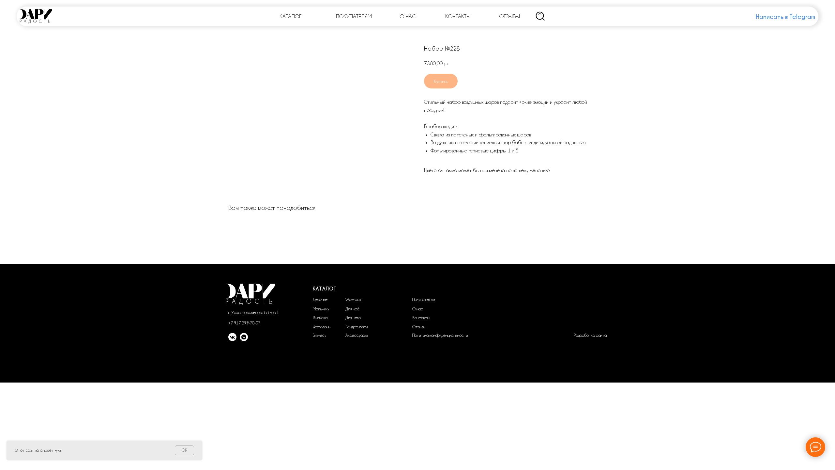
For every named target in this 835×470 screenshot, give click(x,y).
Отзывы (419, 326)
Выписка (320, 317)
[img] (540, 16)
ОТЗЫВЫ (509, 16)
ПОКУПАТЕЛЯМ (354, 16)
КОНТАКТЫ (458, 16)
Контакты (421, 317)
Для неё (352, 308)
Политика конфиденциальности (440, 335)
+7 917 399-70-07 (244, 323)
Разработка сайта (590, 335)
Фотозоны (322, 326)
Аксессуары (356, 335)
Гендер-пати (356, 326)
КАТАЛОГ (290, 16)
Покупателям (423, 299)
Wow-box (353, 299)
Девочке (320, 299)
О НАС (408, 16)
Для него (353, 317)
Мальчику (321, 308)
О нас (417, 308)
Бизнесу (319, 335)
